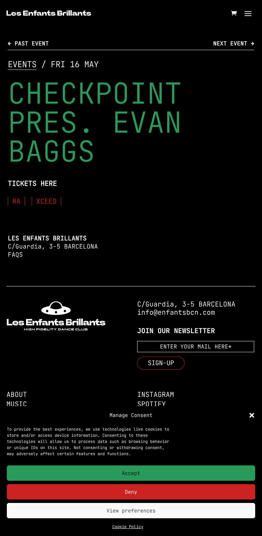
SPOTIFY (151, 404)
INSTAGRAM (155, 394)
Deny (131, 492)
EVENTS (22, 64)
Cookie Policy (127, 527)
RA (16, 201)
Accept (131, 473)
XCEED (46, 201)
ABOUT (16, 394)
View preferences (131, 510)
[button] (251, 415)
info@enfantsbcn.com (176, 312)
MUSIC (16, 404)
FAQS (15, 254)
